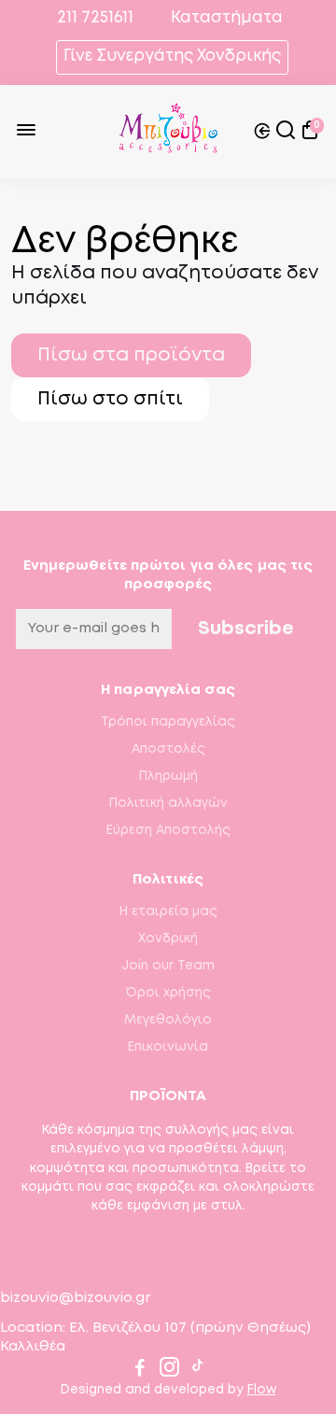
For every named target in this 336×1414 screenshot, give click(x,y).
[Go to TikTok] (198, 1371)
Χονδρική (168, 938)
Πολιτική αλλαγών (168, 803)
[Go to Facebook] (140, 1371)
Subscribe (246, 629)
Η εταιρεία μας (168, 911)
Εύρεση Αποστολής (168, 830)
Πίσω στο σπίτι (110, 399)
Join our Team (168, 965)
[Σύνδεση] (262, 131)
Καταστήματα (227, 18)
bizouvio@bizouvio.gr (75, 1298)
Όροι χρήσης (168, 992)
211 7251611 (93, 18)
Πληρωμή (168, 776)
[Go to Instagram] (169, 1371)
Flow (261, 1389)
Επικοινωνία (168, 1047)
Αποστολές (168, 749)
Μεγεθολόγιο (168, 1019)
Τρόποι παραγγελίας (168, 722)
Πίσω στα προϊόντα (131, 355)
